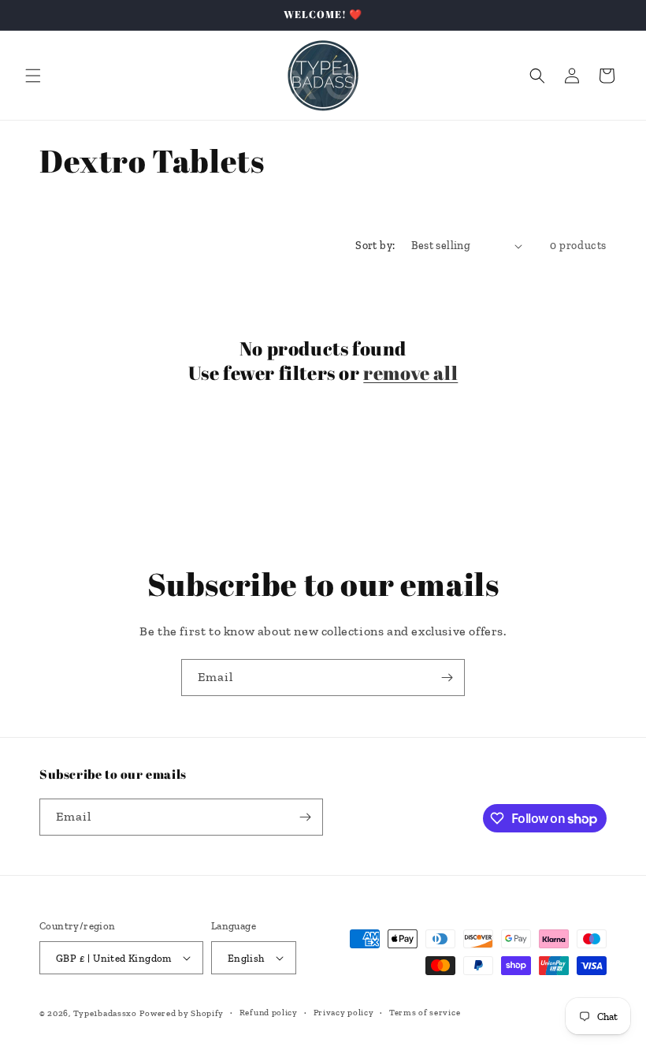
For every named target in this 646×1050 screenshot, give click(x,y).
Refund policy (268, 1012)
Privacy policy (344, 1012)
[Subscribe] (446, 677)
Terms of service (424, 1012)
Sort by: (375, 245)
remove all (410, 373)
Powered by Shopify (181, 1013)
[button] (33, 75)
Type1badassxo (105, 1013)
